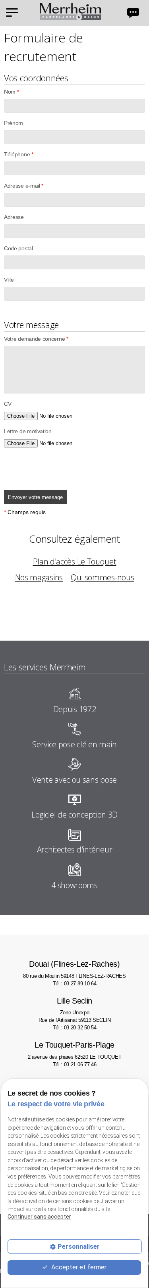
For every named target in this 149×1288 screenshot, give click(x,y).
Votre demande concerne (36, 339)
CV (7, 404)
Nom (11, 91)
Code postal (18, 248)
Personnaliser (79, 1246)
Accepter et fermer (78, 1267)
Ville (9, 279)
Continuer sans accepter (39, 1216)
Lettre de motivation (28, 431)
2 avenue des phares (75, 1050)
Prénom (13, 123)
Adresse (14, 217)
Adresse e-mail (23, 185)
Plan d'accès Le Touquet (74, 561)
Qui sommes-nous (102, 577)
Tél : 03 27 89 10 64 (75, 984)
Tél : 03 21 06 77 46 (75, 1064)
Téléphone (18, 154)
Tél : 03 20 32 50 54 (75, 1028)
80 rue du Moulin (74, 969)
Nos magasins (39, 577)
